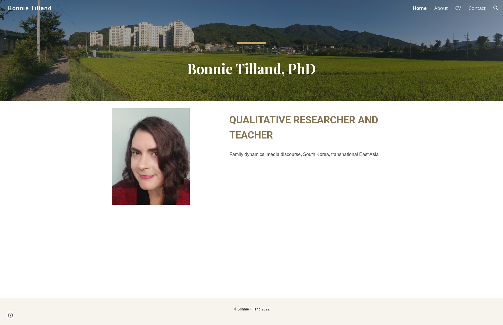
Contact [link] (477, 8)
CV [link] (458, 8)
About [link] (441, 8)
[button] (496, 8)
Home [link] (420, 8)
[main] (251, 51)
